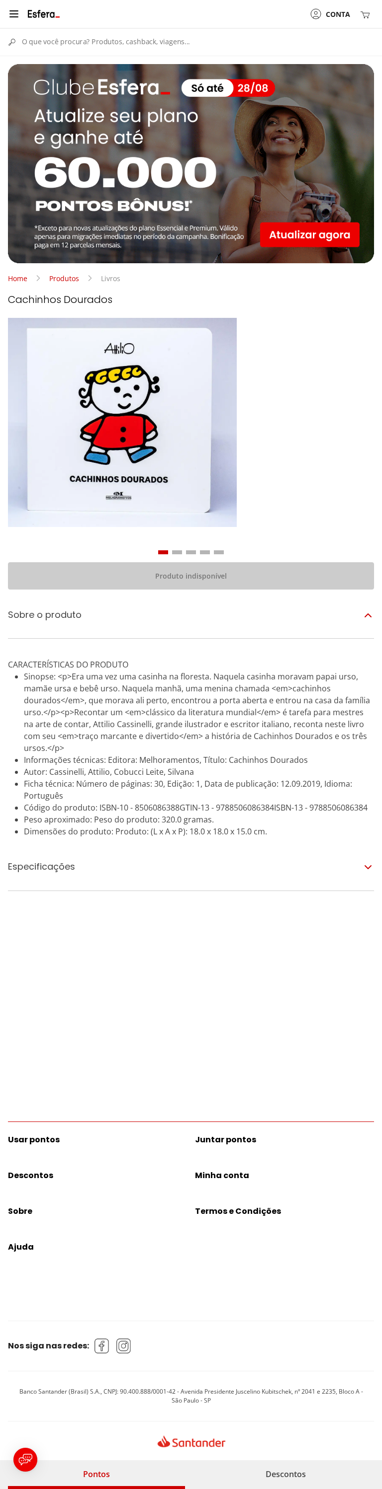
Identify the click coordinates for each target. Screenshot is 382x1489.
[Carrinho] (367, 14)
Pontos (96, 1474)
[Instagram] (124, 1346)
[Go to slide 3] (191, 552)
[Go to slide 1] (163, 552)
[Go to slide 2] (177, 552)
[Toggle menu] (14, 14)
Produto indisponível (191, 576)
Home (17, 278)
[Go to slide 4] (205, 552)
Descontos (286, 1474)
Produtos (64, 278)
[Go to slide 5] (219, 552)
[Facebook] (102, 1346)
